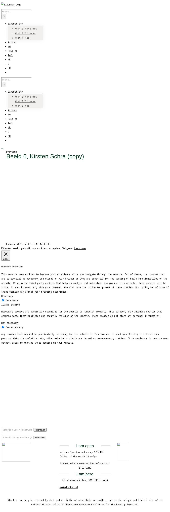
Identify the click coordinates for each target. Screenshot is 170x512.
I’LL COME (85, 467)
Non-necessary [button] (10, 322)
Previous (11, 151)
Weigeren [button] (67, 248)
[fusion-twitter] (157, 426)
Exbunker (11, 244)
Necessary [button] (7, 296)
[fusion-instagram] (162, 426)
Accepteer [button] (55, 248)
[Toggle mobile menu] (2, 147)
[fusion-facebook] (152, 426)
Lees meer (80, 248)
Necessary (12, 300)
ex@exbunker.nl (69, 487)
